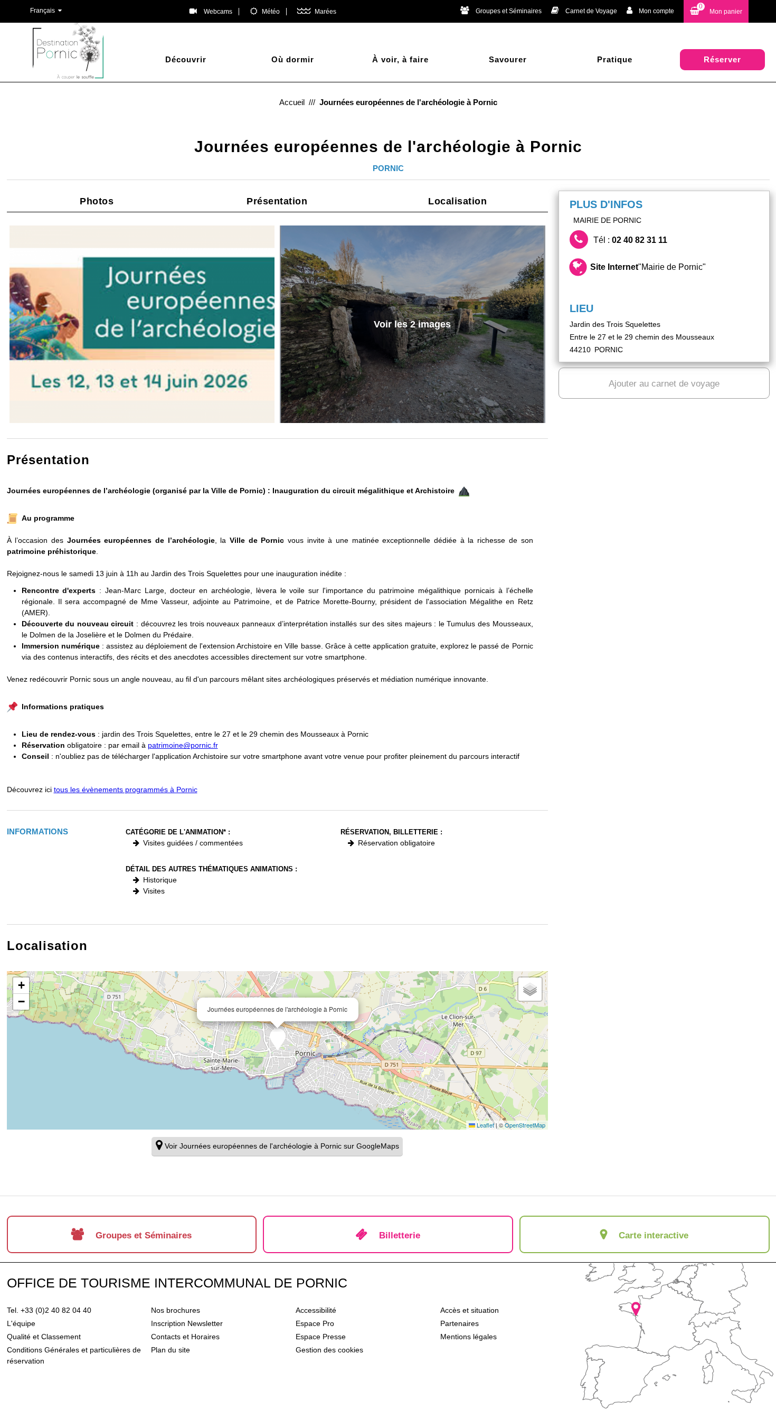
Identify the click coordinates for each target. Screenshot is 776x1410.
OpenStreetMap (525, 1125)
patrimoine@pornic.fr (183, 745)
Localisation (457, 201)
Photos (96, 201)
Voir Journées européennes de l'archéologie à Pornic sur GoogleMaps (282, 1146)
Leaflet (484, 1125)
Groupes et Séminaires (509, 11)
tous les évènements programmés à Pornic (125, 789)
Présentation (277, 201)
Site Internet (648, 266)
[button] (716, 11)
